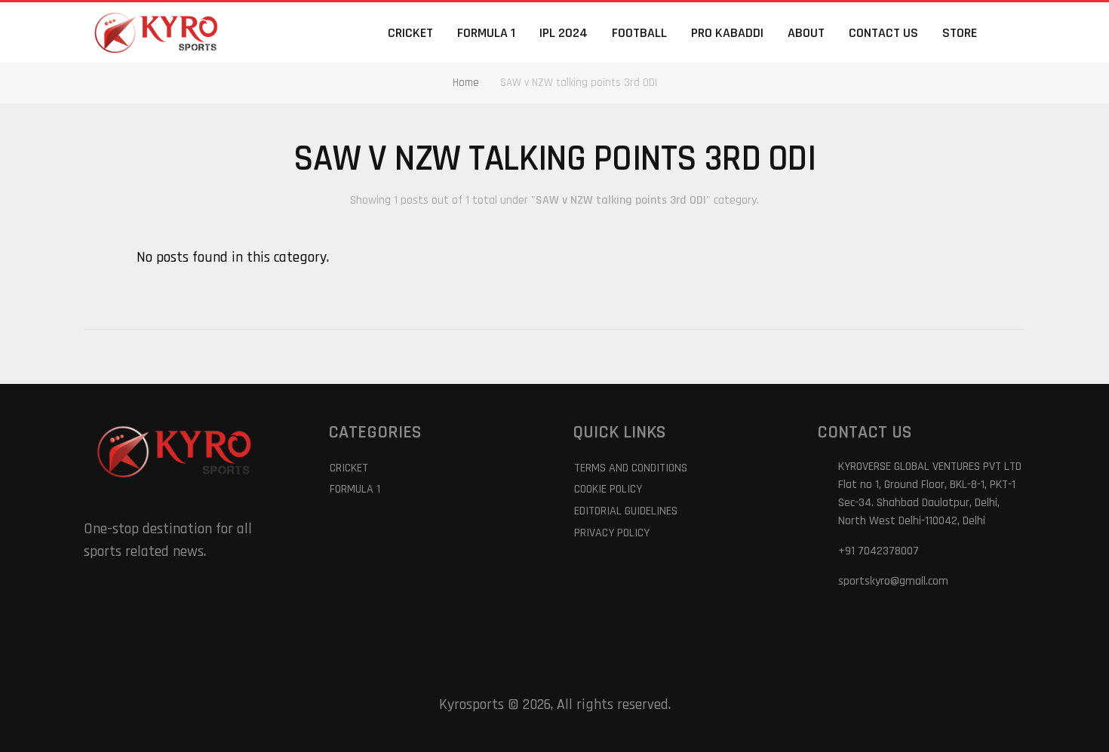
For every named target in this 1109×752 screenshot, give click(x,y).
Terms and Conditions (630, 468)
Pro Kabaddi (727, 32)
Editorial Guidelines (625, 511)
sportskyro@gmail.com (893, 581)
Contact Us (883, 32)
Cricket (410, 32)
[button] (1016, 32)
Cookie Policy (608, 489)
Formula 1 (486, 32)
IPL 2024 (563, 32)
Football (639, 32)
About (806, 32)
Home (466, 82)
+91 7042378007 (878, 551)
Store (959, 32)
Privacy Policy (612, 533)
